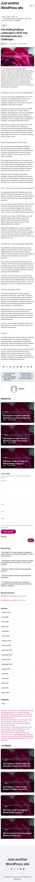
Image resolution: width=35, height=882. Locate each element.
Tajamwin (10, 710)
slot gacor (25, 720)
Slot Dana (17, 710)
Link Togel (13, 734)
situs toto (22, 723)
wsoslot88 (4, 740)
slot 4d (30, 738)
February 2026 (6, 640)
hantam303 (4, 718)
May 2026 (5, 626)
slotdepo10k (24, 710)
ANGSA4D (4, 710)
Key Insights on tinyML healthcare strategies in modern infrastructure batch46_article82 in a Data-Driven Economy (17, 554)
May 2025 (5, 683)
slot (23, 731)
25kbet (6, 716)
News (4, 25)
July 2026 (5, 617)
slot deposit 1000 (17, 736)
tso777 (26, 738)
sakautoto (4, 732)
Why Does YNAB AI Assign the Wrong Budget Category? (15, 811)
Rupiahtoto (20, 729)
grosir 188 (24, 721)
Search (3, 536)
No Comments (23, 43)
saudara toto (11, 732)
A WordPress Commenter (8, 600)
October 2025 (6, 659)
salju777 (3, 738)
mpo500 (3, 714)
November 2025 (7, 655)
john (22, 389)
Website (3, 518)
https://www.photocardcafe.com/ (11, 720)
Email (2, 511)
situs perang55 (17, 731)
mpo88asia (29, 734)
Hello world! (22, 596)
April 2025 (5, 688)
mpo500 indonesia (23, 712)
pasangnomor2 (8, 721)
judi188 (27, 723)
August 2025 (6, 669)
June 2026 (5, 622)
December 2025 (7, 650)
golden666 (9, 731)
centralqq (21, 714)
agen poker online (18, 738)
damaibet (29, 716)
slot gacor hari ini (6, 736)
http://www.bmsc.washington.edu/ (11, 727)
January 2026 (6, 645)
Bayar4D (18, 208)
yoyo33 (13, 729)
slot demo (25, 727)
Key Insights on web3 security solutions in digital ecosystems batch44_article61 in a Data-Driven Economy (17, 562)
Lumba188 (12, 725)
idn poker (9, 738)
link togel (31, 710)
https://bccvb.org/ (12, 714)
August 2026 (6, 612)
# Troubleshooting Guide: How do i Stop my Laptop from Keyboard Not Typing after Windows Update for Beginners (16, 584)
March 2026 (6, 636)
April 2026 (5, 631)
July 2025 (5, 674)
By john (6, 43)
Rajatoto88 (17, 716)
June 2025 (5, 678)
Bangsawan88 (21, 734)
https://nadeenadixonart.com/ (10, 723)
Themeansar (17, 879)
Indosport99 (4, 725)
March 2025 (6, 692)
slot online (11, 718)
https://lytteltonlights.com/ (9, 712)
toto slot (23, 716)
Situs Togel (16, 721)
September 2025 (7, 664)
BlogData (27, 877)
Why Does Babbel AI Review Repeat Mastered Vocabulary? (17, 834)
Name (2, 504)
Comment (3, 480)
